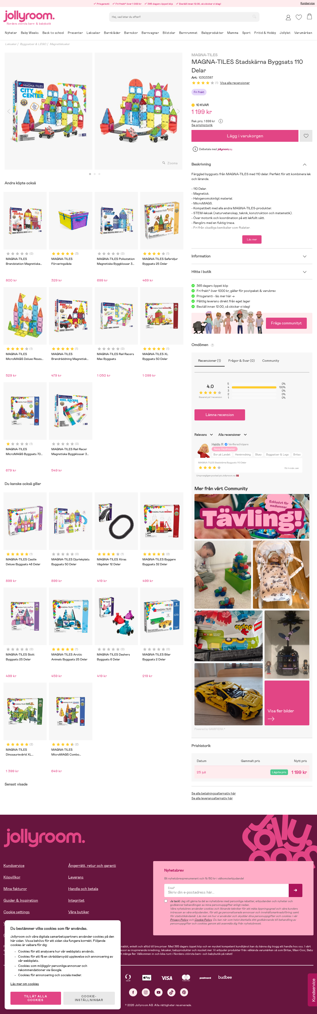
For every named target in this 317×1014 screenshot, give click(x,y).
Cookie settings (16, 912)
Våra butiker (78, 912)
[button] (299, 17)
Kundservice (308, 3)
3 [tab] (99, 174)
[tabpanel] (48, 111)
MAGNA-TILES (204, 55)
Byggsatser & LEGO (33, 44)
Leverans (76, 877)
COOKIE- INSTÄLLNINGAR (89, 998)
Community (270, 360)
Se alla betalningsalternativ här (213, 793)
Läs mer (252, 239)
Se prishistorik (202, 125)
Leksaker (10, 44)
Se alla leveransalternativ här (212, 798)
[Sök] (254, 16)
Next (178, 111)
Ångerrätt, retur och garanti (92, 865)
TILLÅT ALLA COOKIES (35, 998)
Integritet (76, 900)
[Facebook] (133, 992)
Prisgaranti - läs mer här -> (216, 296)
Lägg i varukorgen (245, 136)
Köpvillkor (11, 877)
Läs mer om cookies (24, 984)
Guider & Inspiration (20, 900)
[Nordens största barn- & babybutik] (29, 15)
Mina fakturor (15, 888)
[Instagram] (146, 992)
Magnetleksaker (60, 44)
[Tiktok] (171, 992)
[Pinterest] (184, 992)
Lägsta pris (279, 772)
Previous (8, 111)
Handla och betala (83, 888)
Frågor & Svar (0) (241, 360)
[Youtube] (159, 992)
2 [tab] (94, 174)
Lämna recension (220, 414)
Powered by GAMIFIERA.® (209, 729)
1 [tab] (90, 174)
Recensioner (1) (209, 360)
